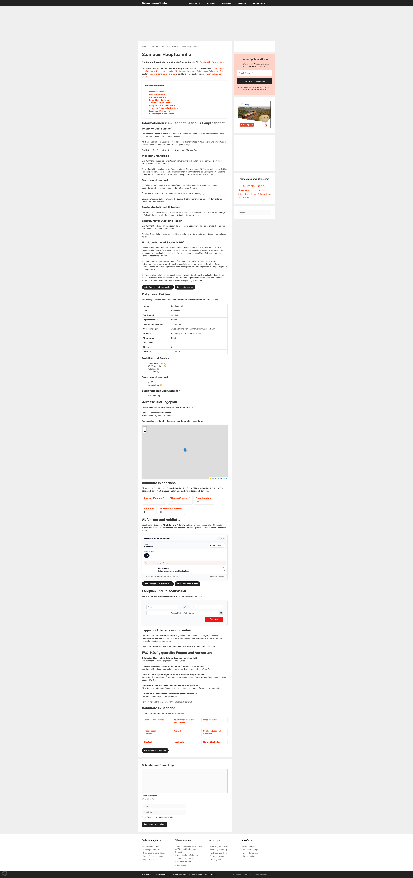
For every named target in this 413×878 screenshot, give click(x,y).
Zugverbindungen (250, 853)
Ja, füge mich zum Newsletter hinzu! (159, 817)
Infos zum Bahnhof (157, 92)
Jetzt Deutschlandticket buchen (158, 287)
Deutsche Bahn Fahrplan (187, 855)
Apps (239, 187)
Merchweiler (179, 742)
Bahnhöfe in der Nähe (159, 100)
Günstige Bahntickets (152, 850)
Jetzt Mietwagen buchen (187, 584)
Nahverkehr (245, 197)
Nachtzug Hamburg (218, 850)
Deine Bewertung (150, 796)
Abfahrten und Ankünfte (185, 71)
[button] (184, 450)
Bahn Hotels (248, 856)
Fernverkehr (245, 190)
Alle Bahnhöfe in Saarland (155, 750)
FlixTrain (256, 191)
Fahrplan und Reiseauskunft (209, 71)
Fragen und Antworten (159, 111)
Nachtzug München (218, 853)
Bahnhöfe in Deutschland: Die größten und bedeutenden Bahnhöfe (188, 849)
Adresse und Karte (157, 97)
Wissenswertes (259, 3)
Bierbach (177, 731)
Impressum (247, 874)
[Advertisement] (206, 24)
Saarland (204, 62)
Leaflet (213, 478)
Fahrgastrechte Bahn (185, 858)
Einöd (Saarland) (210, 720)
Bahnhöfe (242, 3)
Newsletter (237, 874)
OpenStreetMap (222, 478)
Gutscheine (263, 191)
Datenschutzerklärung (262, 874)
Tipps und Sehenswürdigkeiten (162, 74)
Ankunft (221, 545)
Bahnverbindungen (251, 850)
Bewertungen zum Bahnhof (161, 114)
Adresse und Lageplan (164, 71)
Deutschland (171, 46)
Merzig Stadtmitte (211, 742)
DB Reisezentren (183, 862)
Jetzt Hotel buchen (185, 287)
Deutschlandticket (151, 846)
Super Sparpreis (150, 859)
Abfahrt (213, 545)
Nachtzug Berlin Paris (219, 846)
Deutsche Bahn (253, 186)
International (244, 194)
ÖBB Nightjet (215, 859)
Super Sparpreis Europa (153, 856)
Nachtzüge (226, 3)
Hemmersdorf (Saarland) (155, 720)
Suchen (214, 619)
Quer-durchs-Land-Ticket (154, 853)
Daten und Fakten (157, 94)
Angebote (211, 3)
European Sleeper (217, 856)
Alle (146, 555)
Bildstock (148, 742)
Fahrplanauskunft (250, 846)
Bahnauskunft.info (154, 3)
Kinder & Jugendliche (261, 194)
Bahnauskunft (194, 3)
